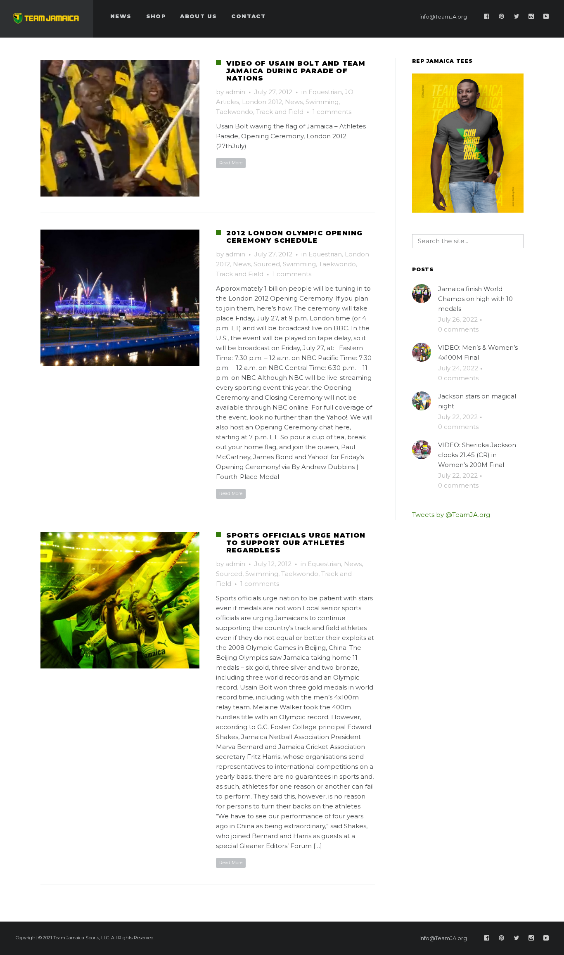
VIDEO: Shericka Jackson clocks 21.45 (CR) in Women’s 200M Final (477, 455)
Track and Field (279, 112)
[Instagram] (531, 16)
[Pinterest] (502, 16)
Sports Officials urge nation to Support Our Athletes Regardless (296, 542)
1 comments (332, 112)
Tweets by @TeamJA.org (451, 515)
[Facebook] (487, 16)
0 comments (458, 329)
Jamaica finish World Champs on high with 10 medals (475, 299)
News (294, 102)
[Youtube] (546, 16)
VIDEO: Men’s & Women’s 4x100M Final (478, 352)
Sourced (267, 264)
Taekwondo (234, 112)
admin (235, 92)
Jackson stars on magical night (477, 401)
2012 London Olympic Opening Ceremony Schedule (294, 236)
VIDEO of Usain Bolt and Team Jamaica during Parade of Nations (296, 70)
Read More (230, 163)
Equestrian (325, 92)
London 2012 (262, 102)
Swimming (322, 102)
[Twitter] (516, 16)
